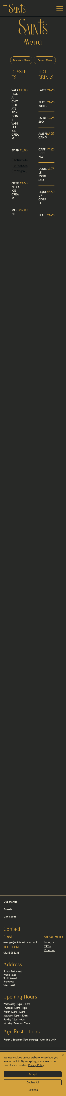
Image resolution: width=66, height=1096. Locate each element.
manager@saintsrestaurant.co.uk (20, 942)
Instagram (49, 942)
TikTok (47, 946)
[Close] (60, 1057)
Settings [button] (33, 1090)
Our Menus (10, 901)
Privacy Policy (36, 1065)
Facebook (49, 950)
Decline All (33, 1082)
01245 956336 (11, 952)
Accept (33, 1074)
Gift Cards (10, 916)
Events (8, 909)
